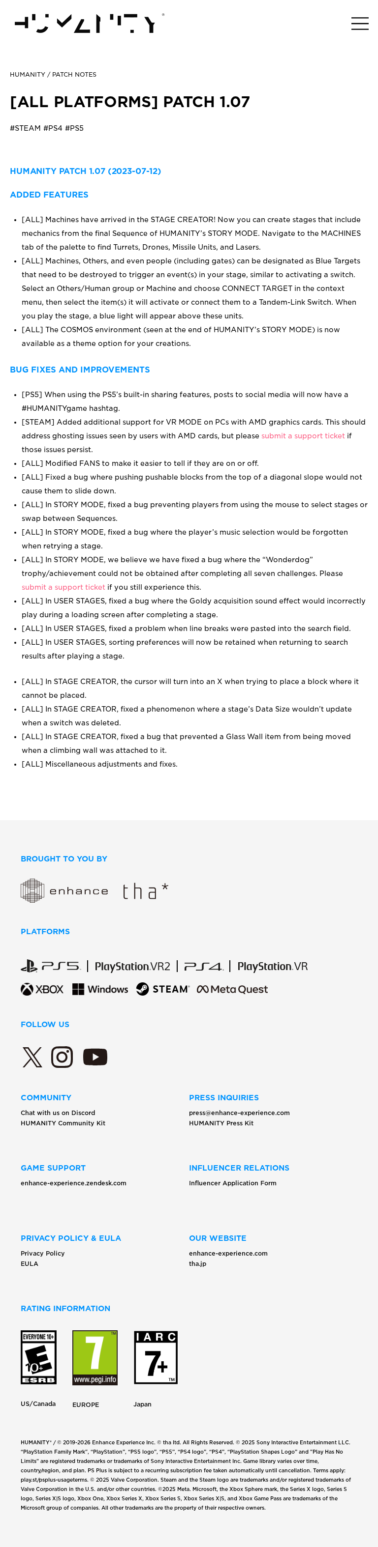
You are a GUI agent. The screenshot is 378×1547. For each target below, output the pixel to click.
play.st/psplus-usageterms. (55, 1480)
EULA (29, 1263)
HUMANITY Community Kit (63, 1123)
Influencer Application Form (233, 1183)
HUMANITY (27, 74)
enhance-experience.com (228, 1253)
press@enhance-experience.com (239, 1113)
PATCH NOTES (74, 74)
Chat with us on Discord (58, 1113)
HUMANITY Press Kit (221, 1123)
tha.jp (197, 1263)
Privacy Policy (43, 1253)
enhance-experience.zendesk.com (73, 1183)
